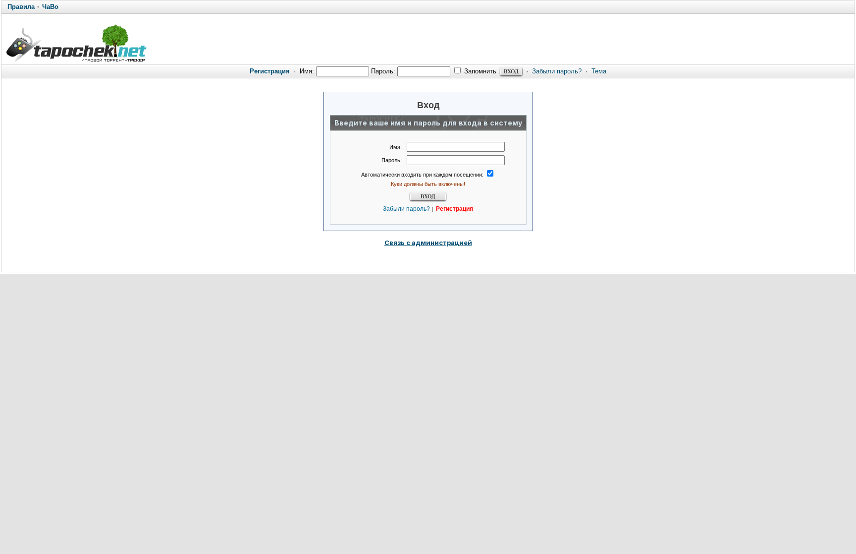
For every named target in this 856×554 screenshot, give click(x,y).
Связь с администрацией (428, 242)
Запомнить (479, 71)
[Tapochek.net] (76, 43)
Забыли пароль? (557, 71)
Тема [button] (598, 71)
